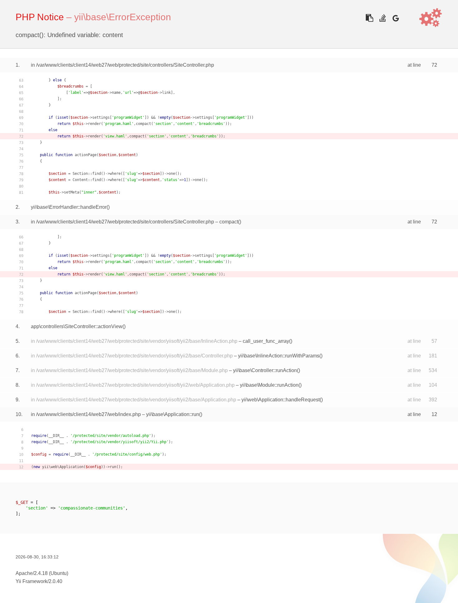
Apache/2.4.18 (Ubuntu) (42, 573)
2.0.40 (55, 581)
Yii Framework (31, 581)
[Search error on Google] (395, 17)
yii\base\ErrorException (122, 17)
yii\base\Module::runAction (269, 385)
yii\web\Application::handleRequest (280, 399)
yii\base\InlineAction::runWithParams (278, 355)
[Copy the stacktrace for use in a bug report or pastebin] (369, 17)
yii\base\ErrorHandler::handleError (69, 207)
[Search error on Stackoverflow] (382, 17)
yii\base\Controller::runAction (265, 370)
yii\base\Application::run (172, 414)
